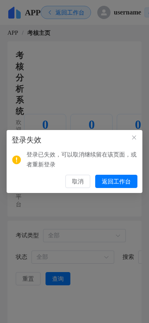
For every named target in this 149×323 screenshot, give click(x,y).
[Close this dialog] (134, 138)
